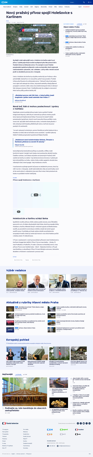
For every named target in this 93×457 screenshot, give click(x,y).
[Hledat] (84, 2)
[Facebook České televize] (81, 423)
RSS (90, 453)
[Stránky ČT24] (50, 429)
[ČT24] (4, 2)
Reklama (25, 431)
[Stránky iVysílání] (79, 429)
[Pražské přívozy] (32, 38)
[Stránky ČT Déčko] (49, 434)
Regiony (37, 6)
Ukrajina (15, 6)
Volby (20, 6)
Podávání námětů (27, 443)
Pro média (25, 429)
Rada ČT (25, 438)
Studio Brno (26, 434)
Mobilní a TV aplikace (7, 445)
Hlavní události (7, 6)
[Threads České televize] (89, 423)
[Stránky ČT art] (63, 434)
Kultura (61, 6)
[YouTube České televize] (84, 423)
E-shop (4, 443)
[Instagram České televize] (78, 423)
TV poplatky (5, 434)
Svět (31, 6)
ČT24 (7, 21)
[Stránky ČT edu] (78, 434)
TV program (5, 429)
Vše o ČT (4, 448)
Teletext (4, 436)
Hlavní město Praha (18, 260)
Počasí (50, 6)
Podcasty (67, 6)
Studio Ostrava (27, 436)
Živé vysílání (5, 431)
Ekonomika (44, 6)
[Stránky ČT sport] (64, 429)
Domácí (26, 6)
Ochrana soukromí (20, 453)
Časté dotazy (26, 445)
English (13, 453)
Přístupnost (28, 453)
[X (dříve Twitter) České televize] (86, 423)
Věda (55, 6)
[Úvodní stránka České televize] (10, 423)
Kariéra (25, 441)
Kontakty (25, 448)
